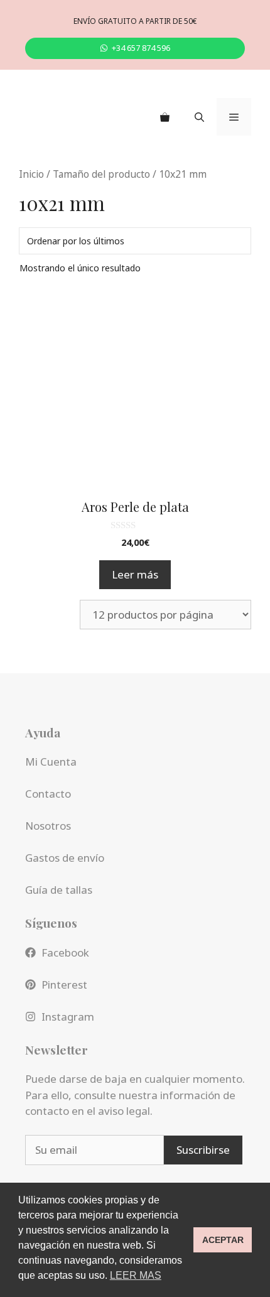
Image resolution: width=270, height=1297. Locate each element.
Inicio (31, 174)
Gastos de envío (64, 857)
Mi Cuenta (51, 761)
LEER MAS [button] (135, 1275)
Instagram (67, 1016)
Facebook (65, 952)
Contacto (48, 793)
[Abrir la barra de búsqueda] (199, 117)
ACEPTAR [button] (223, 1240)
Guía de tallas (58, 889)
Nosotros (48, 825)
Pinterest (64, 984)
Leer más (135, 574)
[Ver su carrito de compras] (165, 117)
